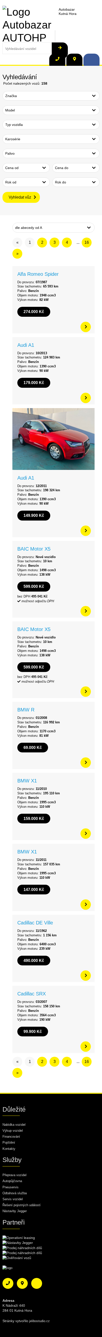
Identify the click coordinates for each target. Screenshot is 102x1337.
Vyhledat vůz (20, 197)
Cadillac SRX (31, 993)
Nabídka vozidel (14, 1124)
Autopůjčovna (12, 1181)
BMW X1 (27, 780)
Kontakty (8, 1149)
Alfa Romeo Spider (38, 274)
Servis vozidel (12, 1199)
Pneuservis (10, 1187)
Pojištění (8, 1142)
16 (86, 242)
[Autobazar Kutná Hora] (27, 11)
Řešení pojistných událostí (21, 1205)
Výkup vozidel (12, 1130)
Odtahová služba (14, 1193)
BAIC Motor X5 (34, 549)
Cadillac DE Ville (35, 922)
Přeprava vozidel (14, 1175)
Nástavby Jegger (14, 1211)
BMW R (25, 709)
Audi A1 (25, 345)
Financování (11, 1136)
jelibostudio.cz (39, 1321)
